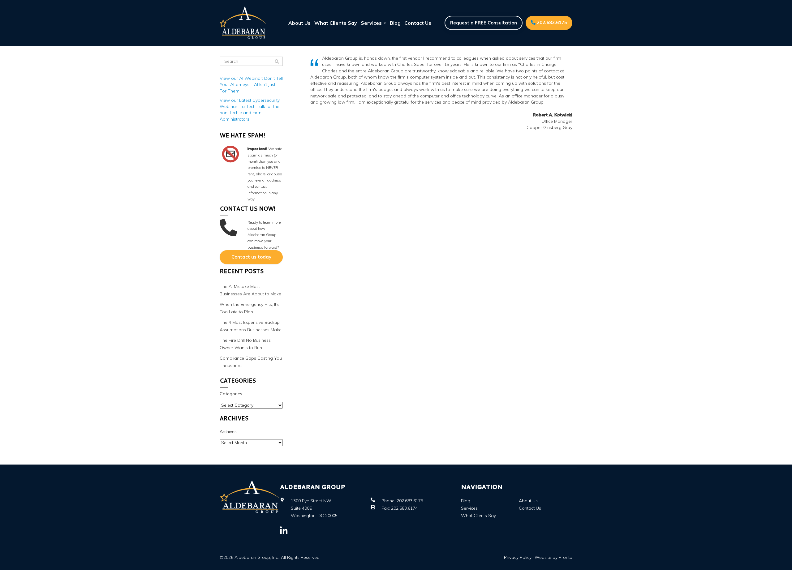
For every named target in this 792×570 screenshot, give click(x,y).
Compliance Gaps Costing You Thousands (251, 361)
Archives (228, 431)
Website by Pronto (553, 557)
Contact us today (251, 257)
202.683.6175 (551, 22)
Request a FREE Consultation (483, 23)
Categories (231, 393)
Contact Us (417, 23)
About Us (299, 23)
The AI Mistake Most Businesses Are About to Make (250, 290)
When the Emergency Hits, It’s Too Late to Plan (249, 308)
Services (372, 23)
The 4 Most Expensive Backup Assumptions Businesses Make (251, 325)
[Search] (277, 61)
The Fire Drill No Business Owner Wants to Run (245, 343)
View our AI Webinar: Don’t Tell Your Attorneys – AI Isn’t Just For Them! (251, 84)
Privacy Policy (518, 557)
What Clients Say (335, 23)
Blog (395, 23)
